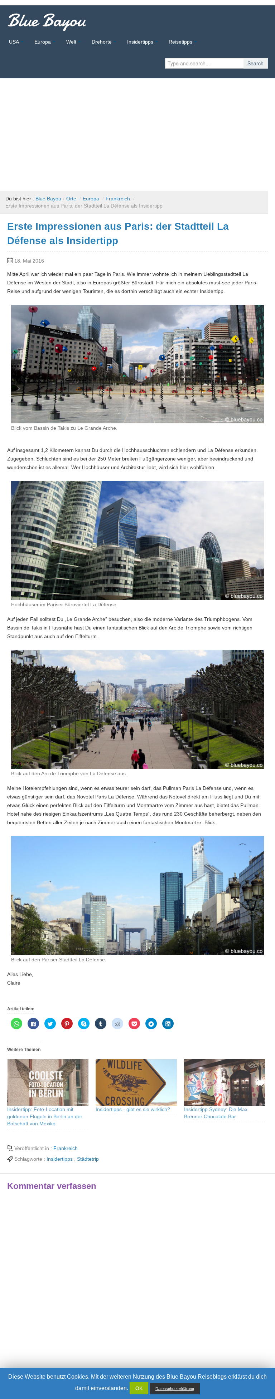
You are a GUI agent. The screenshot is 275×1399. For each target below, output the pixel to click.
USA (14, 42)
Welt (71, 42)
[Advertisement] (137, 132)
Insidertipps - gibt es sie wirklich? (133, 1109)
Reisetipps (180, 42)
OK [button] (139, 1388)
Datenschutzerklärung (174, 1388)
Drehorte (102, 42)
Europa (42, 42)
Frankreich (118, 198)
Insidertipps (140, 42)
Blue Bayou (46, 20)
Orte (71, 198)
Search (255, 63)
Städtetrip (88, 1159)
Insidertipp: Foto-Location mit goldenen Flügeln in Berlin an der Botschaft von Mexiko (44, 1116)
